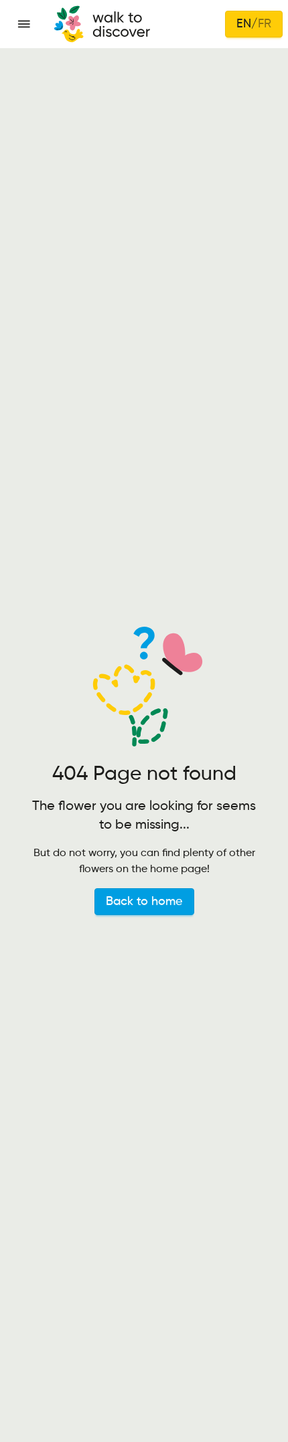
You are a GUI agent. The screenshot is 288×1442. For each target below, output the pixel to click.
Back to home (144, 902)
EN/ (253, 24)
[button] (24, 24)
